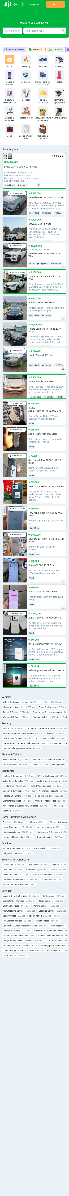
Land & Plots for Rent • (17, 738)
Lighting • (36, 822)
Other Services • (15, 955)
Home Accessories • (17, 827)
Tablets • (39, 764)
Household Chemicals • (18, 837)
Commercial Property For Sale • (21, 748)
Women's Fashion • (16, 848)
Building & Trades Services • (21, 896)
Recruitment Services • (17, 921)
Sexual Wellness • (15, 874)
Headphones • (14, 786)
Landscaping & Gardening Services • (23, 950)
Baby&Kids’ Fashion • (17, 853)
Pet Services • (57, 950)
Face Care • (37, 865)
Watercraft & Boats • (16, 717)
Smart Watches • (15, 764)
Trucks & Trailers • (16, 712)
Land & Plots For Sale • (50, 738)
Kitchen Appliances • (18, 832)
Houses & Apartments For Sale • (22, 733)
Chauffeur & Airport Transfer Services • (24, 926)
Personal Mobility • (46, 717)
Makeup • (58, 869)
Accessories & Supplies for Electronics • (26, 806)
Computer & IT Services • (19, 901)
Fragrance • (36, 869)
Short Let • (55, 733)
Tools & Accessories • (47, 874)
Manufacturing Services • (19, 911)
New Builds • (13, 728)
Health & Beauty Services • (18, 884)
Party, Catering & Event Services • (22, 940)
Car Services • (53, 896)
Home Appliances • (49, 827)
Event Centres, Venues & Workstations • (25, 743)
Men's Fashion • (47, 848)
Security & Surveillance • (19, 791)
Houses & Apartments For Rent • (47, 728)
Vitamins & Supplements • (20, 879)
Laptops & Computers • (18, 776)
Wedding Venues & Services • (20, 945)
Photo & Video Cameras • (46, 786)
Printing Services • (46, 906)
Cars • (53, 702)
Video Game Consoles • (18, 781)
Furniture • (13, 822)
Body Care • (12, 869)
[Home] (7, 4)
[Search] (63, 31)
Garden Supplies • (50, 837)
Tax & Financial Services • (44, 916)
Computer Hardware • (17, 801)
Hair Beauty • (13, 865)
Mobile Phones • (15, 759)
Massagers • (51, 879)
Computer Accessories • (51, 801)
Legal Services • (14, 916)
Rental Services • (47, 921)
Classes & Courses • (16, 931)
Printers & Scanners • (17, 796)
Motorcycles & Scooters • (19, 707)
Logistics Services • (52, 911)
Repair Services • (51, 901)
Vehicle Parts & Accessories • (22, 702)
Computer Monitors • (49, 796)
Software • (12, 811)
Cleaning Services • (16, 906)
